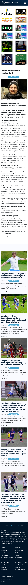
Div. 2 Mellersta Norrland (21, 562)
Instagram (14, 525)
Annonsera (3, 581)
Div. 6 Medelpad (5, 565)
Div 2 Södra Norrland (20, 569)
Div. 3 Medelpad (19, 565)
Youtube (22, 525)
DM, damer (17, 567)
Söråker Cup (4, 569)
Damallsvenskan (19, 550)
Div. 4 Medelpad (13, 77)
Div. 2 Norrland (4, 555)
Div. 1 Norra (17, 555)
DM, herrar (3, 567)
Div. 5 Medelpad (5, 562)
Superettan (4, 552)
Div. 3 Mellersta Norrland (7, 557)
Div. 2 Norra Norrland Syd (21, 560)
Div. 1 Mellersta (18, 557)
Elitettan (17, 552)
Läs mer (3, 291)
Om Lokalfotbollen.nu (6, 579)
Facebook (7, 525)
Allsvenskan (4, 550)
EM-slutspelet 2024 (5, 572)
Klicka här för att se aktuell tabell (13, 237)
